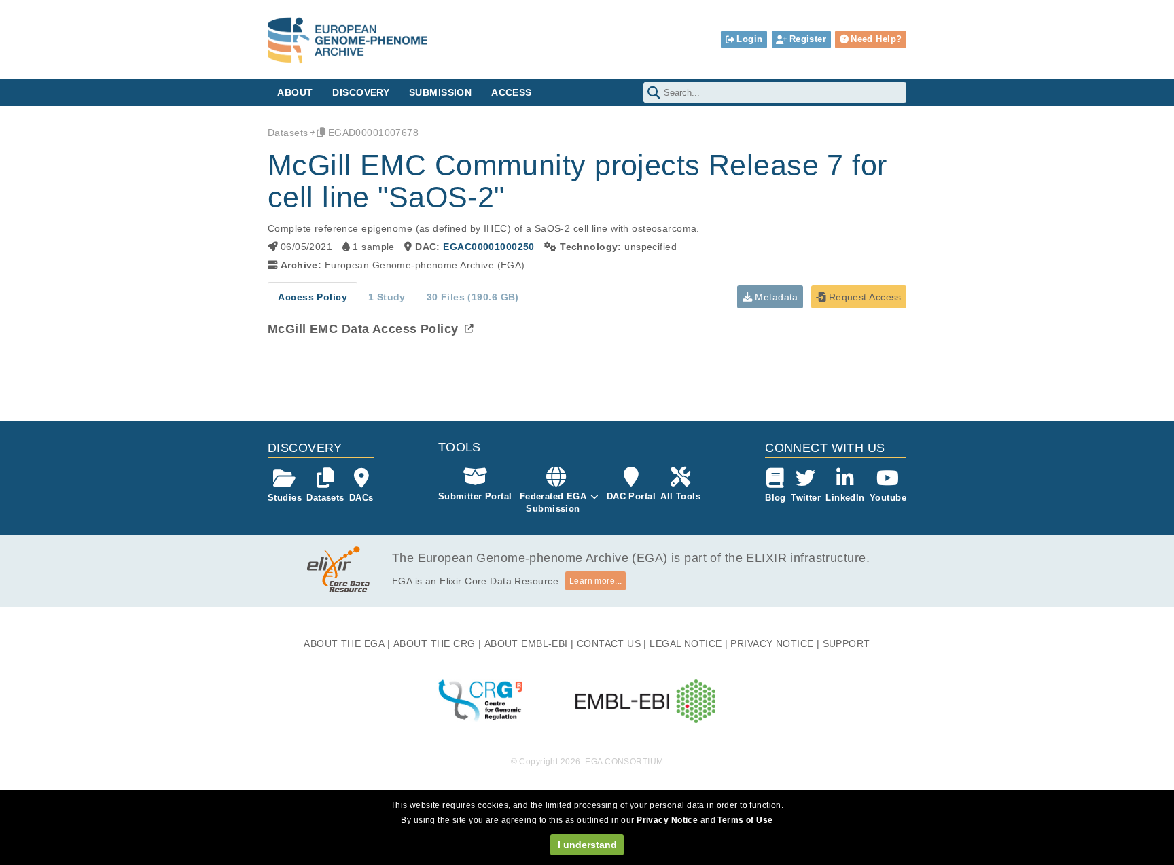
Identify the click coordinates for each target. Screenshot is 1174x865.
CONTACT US (609, 643)
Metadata (775, 297)
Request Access (863, 297)
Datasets (288, 132)
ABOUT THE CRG (434, 643)
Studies (285, 498)
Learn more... (595, 581)
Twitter (806, 498)
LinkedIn (844, 498)
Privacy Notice (667, 820)
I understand (587, 844)
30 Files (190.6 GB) (473, 297)
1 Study (387, 297)
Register (807, 39)
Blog (775, 498)
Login (749, 39)
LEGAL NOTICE (686, 643)
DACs (361, 498)
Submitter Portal (475, 496)
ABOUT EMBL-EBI (526, 643)
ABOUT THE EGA (344, 643)
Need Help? (876, 39)
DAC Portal (631, 496)
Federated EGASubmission (553, 502)
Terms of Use (744, 820)
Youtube (888, 498)
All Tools (680, 496)
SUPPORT (846, 643)
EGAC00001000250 (488, 246)
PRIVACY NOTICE (771, 643)
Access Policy (312, 297)
